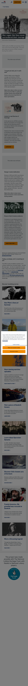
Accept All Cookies (14, 351)
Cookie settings (16, 344)
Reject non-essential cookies (14, 347)
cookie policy (5, 340)
